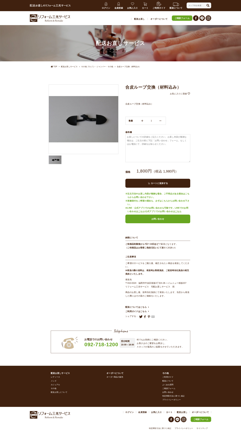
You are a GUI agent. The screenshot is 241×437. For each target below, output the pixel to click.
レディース (55, 377)
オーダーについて (159, 19)
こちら (141, 211)
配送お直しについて (59, 392)
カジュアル (55, 385)
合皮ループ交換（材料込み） (129, 67)
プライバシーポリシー (171, 400)
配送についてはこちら (136, 307)
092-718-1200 (101, 344)
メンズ (53, 381)
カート (169, 412)
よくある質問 (167, 385)
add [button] (142, 120)
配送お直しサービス (69, 67)
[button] (208, 5)
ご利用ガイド (167, 377)
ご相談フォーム (182, 18)
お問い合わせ (157, 219)
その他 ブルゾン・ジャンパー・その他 (97, 67)
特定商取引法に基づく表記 (173, 396)
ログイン (129, 412)
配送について (167, 381)
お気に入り (156, 412)
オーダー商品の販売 (115, 377)
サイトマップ (202, 428)
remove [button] (160, 120)
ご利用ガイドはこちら (136, 311)
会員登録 (142, 412)
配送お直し (139, 19)
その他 (53, 388)
